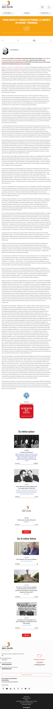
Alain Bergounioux (20, 67)
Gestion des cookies (26, 704)
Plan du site (26, 696)
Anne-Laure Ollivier (9, 67)
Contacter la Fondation (26, 674)
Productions (44, 13)
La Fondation (7, 13)
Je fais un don (39, 662)
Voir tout (26, 531)
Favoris (3, 40)
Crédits (26, 699)
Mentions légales (26, 698)
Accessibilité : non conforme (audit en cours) (26, 701)
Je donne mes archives (39, 664)
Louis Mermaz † (14, 49)
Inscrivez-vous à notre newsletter (10, 681)
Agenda (26, 13)
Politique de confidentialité (26, 702)
